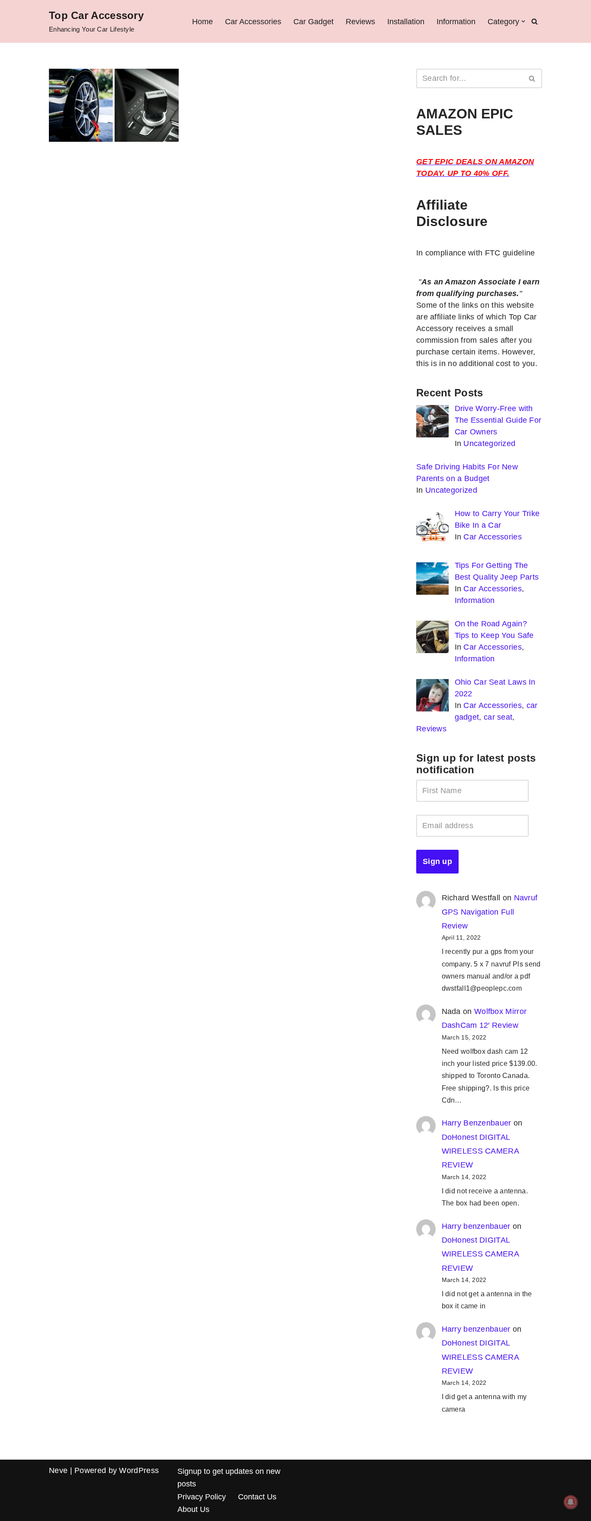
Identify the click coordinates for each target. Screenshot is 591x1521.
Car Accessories (253, 21)
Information (456, 21)
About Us (193, 1509)
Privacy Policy (201, 1496)
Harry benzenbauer (476, 1226)
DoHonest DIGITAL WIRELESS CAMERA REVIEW (480, 1151)
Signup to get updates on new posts (228, 1477)
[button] (523, 21)
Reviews (360, 21)
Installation (405, 21)
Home (202, 21)
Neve (58, 1470)
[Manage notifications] (571, 1502)
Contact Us (257, 1496)
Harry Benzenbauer (476, 1123)
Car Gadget (313, 21)
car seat (498, 717)
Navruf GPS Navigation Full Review (490, 911)
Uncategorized (489, 443)
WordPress (139, 1470)
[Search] (534, 21)
